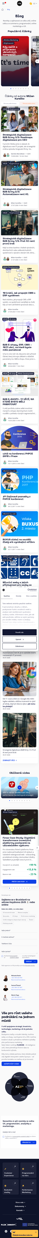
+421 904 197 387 (16, 987)
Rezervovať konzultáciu (18, 979)
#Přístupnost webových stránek (15, 557)
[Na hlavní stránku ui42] (19, 3)
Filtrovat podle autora (29, 103)
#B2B (35, 40)
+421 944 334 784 (16, 977)
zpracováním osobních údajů (14, 956)
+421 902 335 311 (16, 997)
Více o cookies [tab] (31, 596)
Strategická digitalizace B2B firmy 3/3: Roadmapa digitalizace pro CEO (17, 137)
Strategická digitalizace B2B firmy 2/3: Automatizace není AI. (17, 192)
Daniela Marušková (17, 154)
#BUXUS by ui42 (9, 471)
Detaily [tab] (18, 596)
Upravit (18, 639)
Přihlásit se (26, 1142)
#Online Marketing (11, 40)
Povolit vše (19, 632)
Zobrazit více (9, 760)
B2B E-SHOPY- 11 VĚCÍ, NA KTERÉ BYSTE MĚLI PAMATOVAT (18, 402)
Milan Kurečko (16, 203)
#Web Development (11, 267)
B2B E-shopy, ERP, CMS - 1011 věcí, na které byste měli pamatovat (17, 347)
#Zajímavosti (9, 43)
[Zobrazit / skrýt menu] (3, 3)
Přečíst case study (18, 882)
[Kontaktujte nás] (30, 3)
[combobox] (35, 3)
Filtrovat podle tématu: (10, 103)
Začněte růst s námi (11, 1064)
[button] (11, 88)
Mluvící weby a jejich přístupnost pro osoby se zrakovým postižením (17, 585)
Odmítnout (19, 646)
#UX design (7, 560)
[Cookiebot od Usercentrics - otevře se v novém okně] (28, 590)
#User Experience (10, 812)
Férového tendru (30, 965)
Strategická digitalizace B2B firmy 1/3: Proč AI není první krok (19, 241)
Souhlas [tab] (7, 596)
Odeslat (29, 961)
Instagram (6, 1231)
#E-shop (12, 319)
